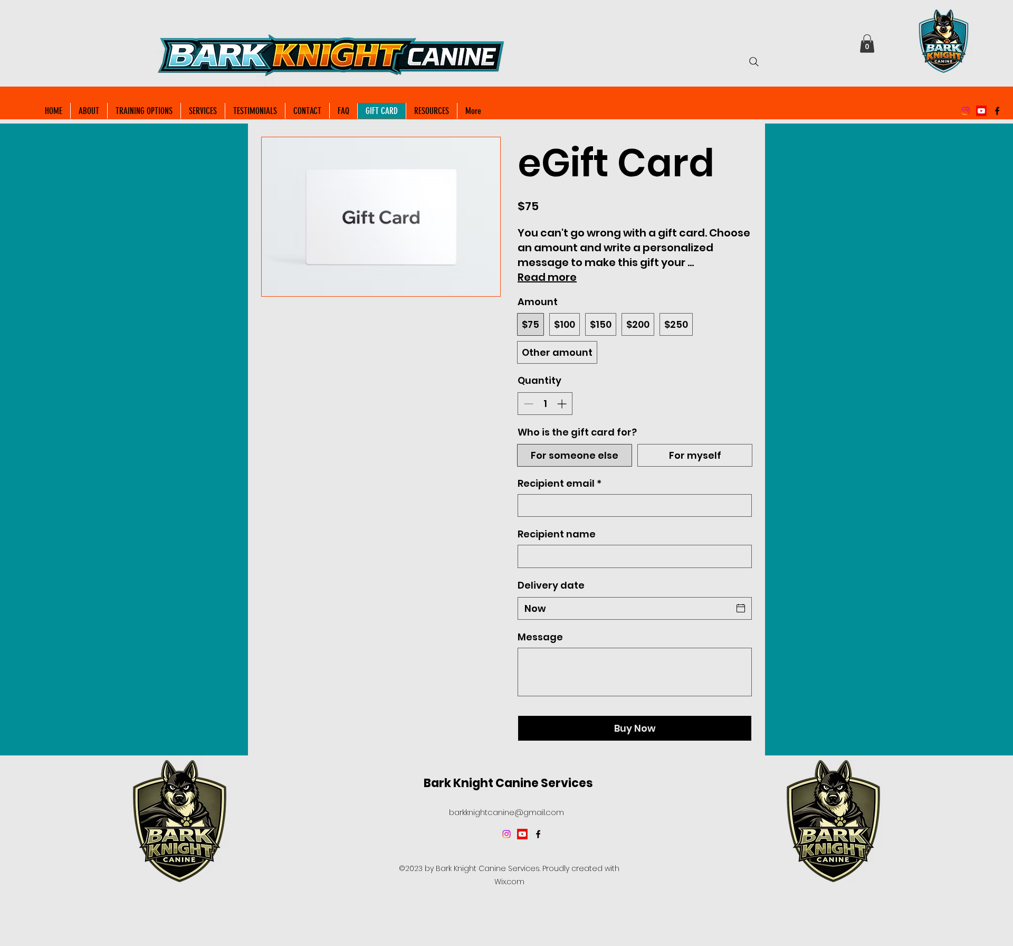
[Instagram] (965, 111)
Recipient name (557, 534)
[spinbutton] (545, 403)
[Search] (754, 62)
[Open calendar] (740, 608)
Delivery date (551, 585)
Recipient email (559, 483)
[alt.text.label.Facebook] (997, 111)
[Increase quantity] (563, 403)
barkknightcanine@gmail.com (506, 812)
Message (540, 637)
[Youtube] (981, 111)
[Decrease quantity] (527, 403)
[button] (867, 43)
